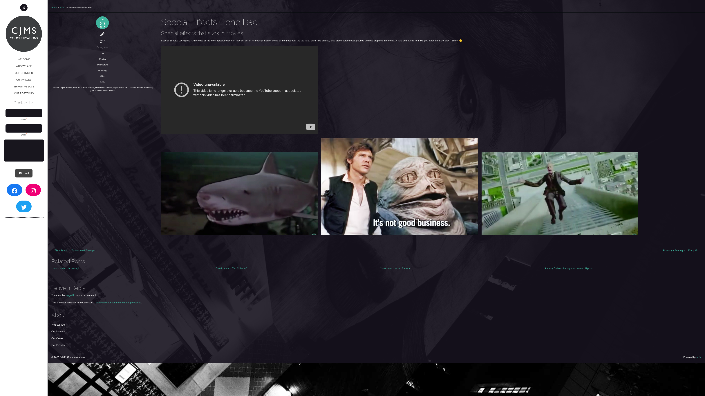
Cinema (55, 87)
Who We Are (58, 324)
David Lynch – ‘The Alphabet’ (231, 268)
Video (102, 75)
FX (79, 87)
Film (62, 7)
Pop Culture (102, 64)
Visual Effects (109, 90)
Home (54, 7)
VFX (94, 90)
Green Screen (88, 87)
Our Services (58, 331)
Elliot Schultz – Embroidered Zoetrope (75, 250)
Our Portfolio (58, 345)
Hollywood (99, 87)
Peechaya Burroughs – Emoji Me (680, 250)
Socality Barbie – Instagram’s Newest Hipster (568, 268)
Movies (102, 58)
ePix (699, 357)
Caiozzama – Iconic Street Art (396, 268)
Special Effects (136, 87)
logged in (70, 295)
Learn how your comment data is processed (118, 302)
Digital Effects (66, 87)
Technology (102, 70)
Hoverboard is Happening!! (65, 268)
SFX (127, 87)
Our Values (57, 338)
